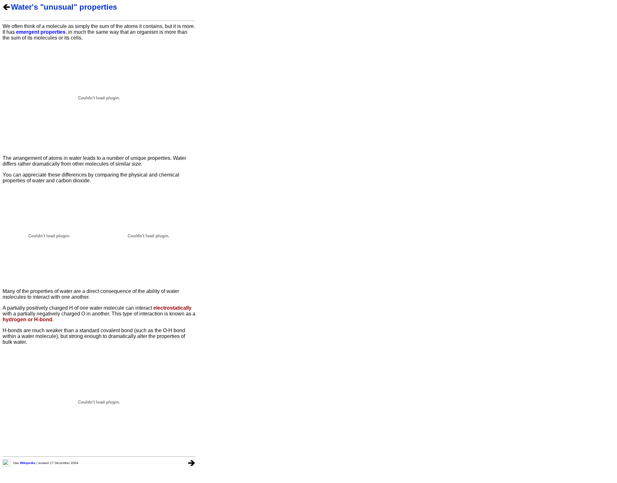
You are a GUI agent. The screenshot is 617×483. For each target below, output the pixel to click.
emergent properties (41, 32)
